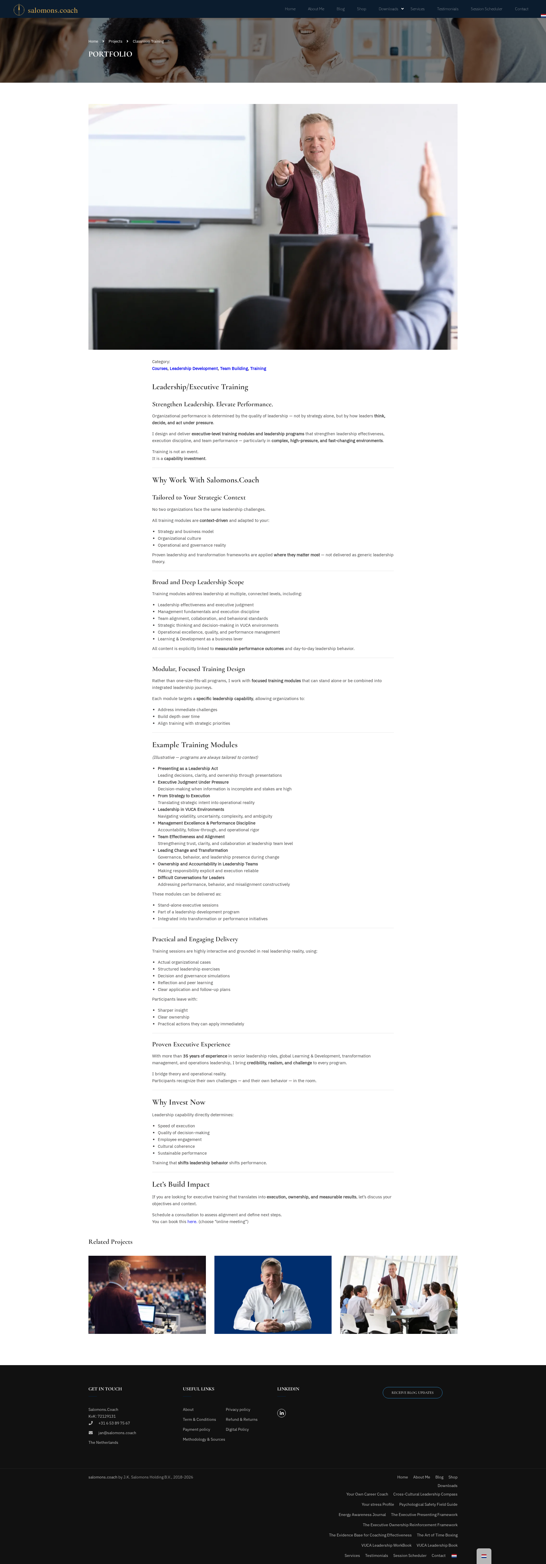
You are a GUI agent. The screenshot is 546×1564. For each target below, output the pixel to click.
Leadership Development (194, 368)
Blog (341, 8)
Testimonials (447, 8)
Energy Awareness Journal (362, 1514)
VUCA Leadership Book (437, 1545)
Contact (521, 8)
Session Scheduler (486, 8)
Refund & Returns (242, 1419)
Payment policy (196, 1429)
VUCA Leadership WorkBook (386, 1545)
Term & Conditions (199, 1419)
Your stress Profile (378, 1504)
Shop (361, 8)
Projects (115, 41)
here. (192, 1221)
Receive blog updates (413, 1392)
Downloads (388, 8)
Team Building (234, 368)
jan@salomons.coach (117, 1432)
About (188, 1409)
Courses (159, 368)
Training (258, 368)
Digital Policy (237, 1429)
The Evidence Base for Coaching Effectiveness (370, 1535)
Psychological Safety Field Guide (428, 1504)
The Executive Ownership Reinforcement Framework (410, 1524)
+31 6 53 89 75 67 (114, 1423)
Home (290, 8)
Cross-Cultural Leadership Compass (425, 1494)
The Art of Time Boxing (437, 1535)
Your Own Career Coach (367, 1494)
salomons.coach (103, 1477)
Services (418, 8)
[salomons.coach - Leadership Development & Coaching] (53, 9)
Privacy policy (238, 1409)
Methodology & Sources (204, 1439)
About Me (316, 8)
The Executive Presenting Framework (424, 1514)
